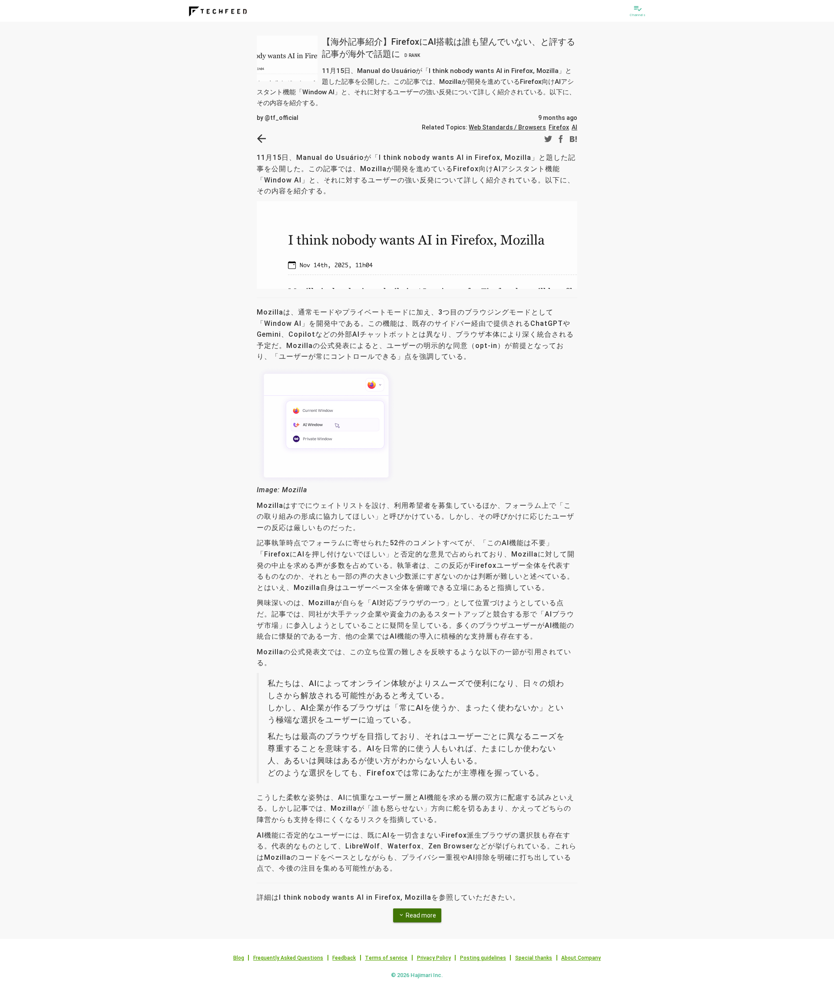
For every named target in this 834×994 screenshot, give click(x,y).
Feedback (344, 958)
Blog (238, 958)
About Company (581, 958)
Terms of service (386, 958)
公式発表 (335, 345)
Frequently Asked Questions (288, 958)
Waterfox (404, 846)
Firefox (559, 127)
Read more (417, 915)
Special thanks (533, 958)
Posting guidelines (483, 958)
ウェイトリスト (338, 505)
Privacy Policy (434, 958)
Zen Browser (450, 846)
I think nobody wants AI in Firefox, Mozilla (455, 157)
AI (574, 127)
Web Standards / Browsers (507, 127)
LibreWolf (362, 846)
